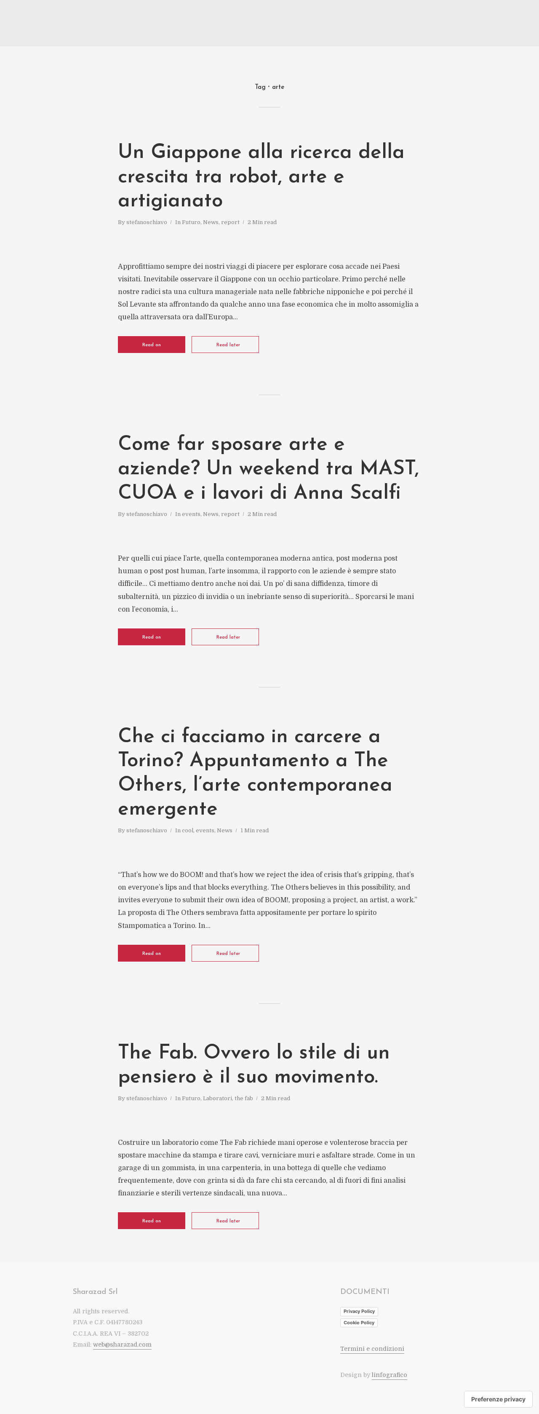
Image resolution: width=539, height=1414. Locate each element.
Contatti (490, 23)
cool (187, 830)
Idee (434, 23)
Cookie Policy (359, 1323)
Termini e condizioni (372, 1348)
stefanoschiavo (146, 222)
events (191, 514)
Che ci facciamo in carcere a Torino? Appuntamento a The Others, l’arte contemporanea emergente (255, 773)
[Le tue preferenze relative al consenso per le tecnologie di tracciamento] (498, 1399)
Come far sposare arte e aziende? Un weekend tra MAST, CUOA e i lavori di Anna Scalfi (268, 469)
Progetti (460, 23)
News (211, 222)
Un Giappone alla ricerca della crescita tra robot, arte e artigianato (261, 177)
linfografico (389, 1374)
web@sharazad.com (122, 1344)
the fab (244, 1098)
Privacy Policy (359, 1311)
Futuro (191, 222)
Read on (151, 345)
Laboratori (217, 1098)
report (230, 222)
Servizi (410, 23)
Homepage (379, 23)
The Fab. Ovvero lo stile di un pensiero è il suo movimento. (254, 1065)
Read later (228, 345)
